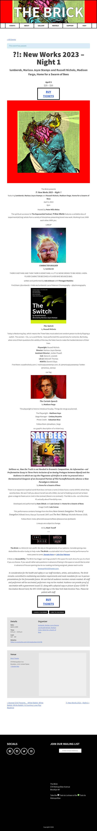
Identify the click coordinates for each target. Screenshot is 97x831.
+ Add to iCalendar (57, 612)
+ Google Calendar (40, 612)
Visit (84, 26)
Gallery (41, 26)
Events (12, 26)
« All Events (11, 39)
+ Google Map (15, 666)
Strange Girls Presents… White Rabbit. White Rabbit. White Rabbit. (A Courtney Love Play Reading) (25, 705)
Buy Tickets (48, 94)
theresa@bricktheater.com (48, 568)
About (26, 26)
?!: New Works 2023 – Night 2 (77, 703)
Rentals (55, 26)
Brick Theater (15, 658)
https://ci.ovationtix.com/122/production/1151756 (26, 642)
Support (70, 26)
